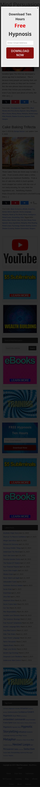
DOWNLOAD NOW (20, 53)
